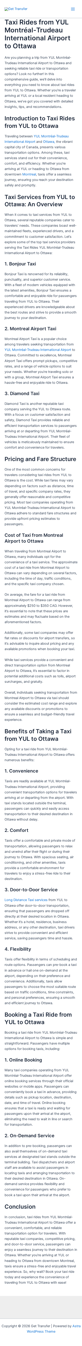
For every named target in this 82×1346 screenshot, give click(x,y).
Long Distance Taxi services (26, 900)
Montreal (29, 174)
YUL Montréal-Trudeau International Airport (38, 350)
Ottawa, (48, 142)
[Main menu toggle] (72, 8)
